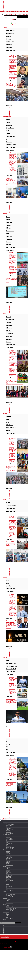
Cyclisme (8, 322)
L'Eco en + (8, 133)
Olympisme (9, 325)
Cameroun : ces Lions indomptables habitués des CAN (12, 688)
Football (8, 317)
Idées (7, 583)
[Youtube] (9, 113)
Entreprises (9, 125)
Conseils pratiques (11, 505)
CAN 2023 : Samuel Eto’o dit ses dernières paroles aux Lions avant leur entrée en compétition (13, 680)
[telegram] (9, 112)
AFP (7, 741)
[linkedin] (9, 111)
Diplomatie (9, 44)
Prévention (9, 47)
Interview (8, 586)
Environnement (10, 231)
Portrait (8, 233)
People (4, 919)
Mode (7, 419)
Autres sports (10, 319)
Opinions (5, 577)
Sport (4, 313)
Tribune (8, 580)
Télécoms (8, 228)
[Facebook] (9, 107)
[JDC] (14, 24)
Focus (7, 660)
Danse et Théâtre (11, 428)
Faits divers (9, 222)
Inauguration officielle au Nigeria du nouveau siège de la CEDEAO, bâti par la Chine (13, 773)
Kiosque (8, 219)
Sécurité (8, 36)
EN (15, 19)
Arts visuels (9, 425)
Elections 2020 (10, 42)
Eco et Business (7, 116)
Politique (5, 27)
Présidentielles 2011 (11, 666)
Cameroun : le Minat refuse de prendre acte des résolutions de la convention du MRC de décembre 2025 (13, 65)
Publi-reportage (10, 136)
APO (7, 749)
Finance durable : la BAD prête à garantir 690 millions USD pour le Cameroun (13, 164)
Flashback (9, 239)
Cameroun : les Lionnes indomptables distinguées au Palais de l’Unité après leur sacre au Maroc (13, 354)
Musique (8, 416)
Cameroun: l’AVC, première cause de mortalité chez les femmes (12, 519)
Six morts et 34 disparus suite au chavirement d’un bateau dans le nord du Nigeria (13, 766)
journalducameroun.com (18, 942)
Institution (9, 339)
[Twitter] (9, 109)
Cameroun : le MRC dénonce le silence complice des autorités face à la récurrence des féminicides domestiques (13, 74)
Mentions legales (5, 937)
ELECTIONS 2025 (10, 50)
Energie (8, 122)
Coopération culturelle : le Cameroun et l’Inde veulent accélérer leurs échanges (12, 458)
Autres (8, 744)
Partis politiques (10, 30)
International (6, 737)
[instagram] (9, 110)
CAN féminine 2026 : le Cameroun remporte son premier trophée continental (13, 361)
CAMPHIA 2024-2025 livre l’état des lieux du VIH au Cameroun (13, 524)
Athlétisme (9, 328)
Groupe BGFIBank (11, 144)
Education (8, 225)
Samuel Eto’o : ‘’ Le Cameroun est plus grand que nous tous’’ (12, 608)
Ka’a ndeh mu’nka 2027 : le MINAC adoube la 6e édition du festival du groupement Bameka (13, 450)
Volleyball (8, 331)
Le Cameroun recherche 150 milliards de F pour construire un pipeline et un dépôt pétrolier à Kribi (13, 156)
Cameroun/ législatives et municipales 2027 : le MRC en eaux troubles (13, 58)
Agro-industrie (10, 128)
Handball (8, 342)
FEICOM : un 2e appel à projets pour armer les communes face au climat (12, 255)
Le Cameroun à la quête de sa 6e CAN (12, 692)
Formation (9, 236)
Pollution (8, 245)
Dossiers (5, 657)
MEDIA (4, 818)
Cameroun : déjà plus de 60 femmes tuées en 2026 (13, 271)
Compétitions (9, 333)
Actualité (8, 503)
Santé (4, 499)
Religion (8, 430)
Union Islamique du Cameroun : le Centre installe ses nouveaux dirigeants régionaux (13, 442)
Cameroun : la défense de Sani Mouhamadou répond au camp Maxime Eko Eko (13, 613)
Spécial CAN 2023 (11, 669)
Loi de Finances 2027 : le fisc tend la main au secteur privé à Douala (12, 171)
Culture (5, 413)
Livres (7, 422)
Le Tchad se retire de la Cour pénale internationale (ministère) (11, 783)
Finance (8, 119)
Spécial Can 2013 (11, 663)
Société (5, 213)
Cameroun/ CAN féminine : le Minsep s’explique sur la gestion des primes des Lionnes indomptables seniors (13, 370)
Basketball (9, 336)
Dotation (8, 242)
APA (7, 747)
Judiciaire (8, 39)
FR (13, 19)
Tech (7, 130)
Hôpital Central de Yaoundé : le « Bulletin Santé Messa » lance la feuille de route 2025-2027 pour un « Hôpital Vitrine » (12, 532)
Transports (9, 142)
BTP (7, 139)
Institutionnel (10, 33)
